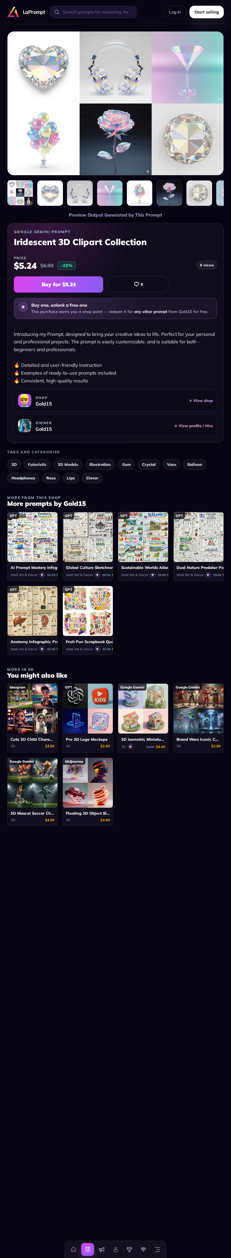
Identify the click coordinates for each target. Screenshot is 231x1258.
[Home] (73, 1249)
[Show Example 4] (139, 193)
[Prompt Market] (87, 1249)
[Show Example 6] (199, 193)
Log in (175, 12)
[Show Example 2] (80, 193)
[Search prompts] (57, 12)
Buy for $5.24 (59, 284)
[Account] (115, 1249)
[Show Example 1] (50, 193)
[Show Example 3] (110, 193)
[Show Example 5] (169, 193)
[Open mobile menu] (157, 1249)
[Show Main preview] (20, 192)
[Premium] (143, 1249)
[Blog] (101, 1249)
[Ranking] (129, 1249)
